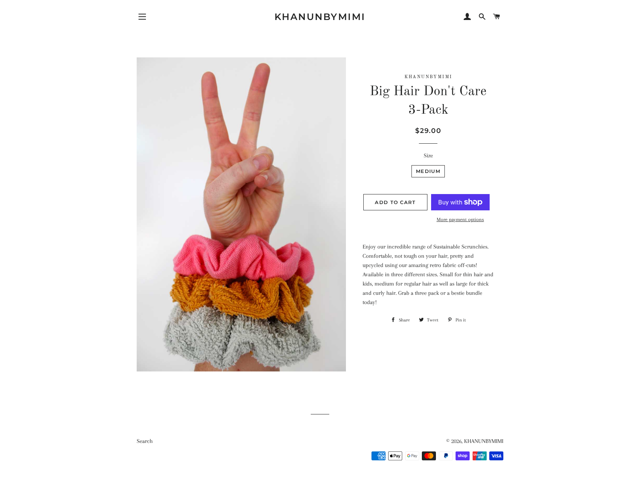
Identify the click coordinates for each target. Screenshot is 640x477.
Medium (428, 171)
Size (428, 155)
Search (145, 441)
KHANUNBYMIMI (320, 16)
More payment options (460, 219)
